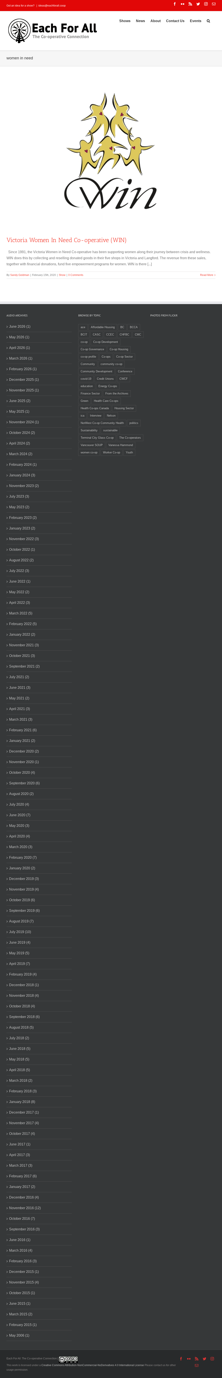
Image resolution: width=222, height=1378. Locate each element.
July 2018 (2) (19, 1038)
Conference (125, 371)
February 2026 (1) (23, 369)
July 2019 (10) (20, 932)
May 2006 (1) (19, 1335)
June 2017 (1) (19, 1144)
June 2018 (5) (19, 1049)
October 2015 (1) (22, 1293)
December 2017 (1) (24, 1112)
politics (133, 423)
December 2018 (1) (24, 985)
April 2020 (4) (19, 836)
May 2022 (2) (19, 592)
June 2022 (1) (19, 581)
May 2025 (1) (19, 411)
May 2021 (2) (19, 698)
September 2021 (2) (24, 666)
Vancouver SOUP (92, 445)
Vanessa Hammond (120, 445)
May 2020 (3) (19, 825)
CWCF (123, 378)
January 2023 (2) (22, 528)
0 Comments (75, 275)
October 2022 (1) (22, 549)
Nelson (111, 415)
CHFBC (124, 334)
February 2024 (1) (23, 464)
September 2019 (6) (24, 910)
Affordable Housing (103, 327)
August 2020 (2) (21, 794)
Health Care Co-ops (106, 400)
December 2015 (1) (24, 1272)
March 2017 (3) (20, 1165)
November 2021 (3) (24, 645)
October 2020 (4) (22, 772)
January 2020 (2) (22, 868)
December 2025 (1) (24, 379)
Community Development (96, 371)
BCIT (84, 334)
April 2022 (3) (19, 602)
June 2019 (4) (19, 942)
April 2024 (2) (19, 443)
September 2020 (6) (24, 783)
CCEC (110, 334)
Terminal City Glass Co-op (97, 437)
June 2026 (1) (19, 326)
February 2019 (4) (23, 974)
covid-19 (86, 378)
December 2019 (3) (24, 879)
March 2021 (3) (20, 719)
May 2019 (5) (19, 953)
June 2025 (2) (19, 401)
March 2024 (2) (20, 454)
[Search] (208, 20)
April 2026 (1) (19, 348)
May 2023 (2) (19, 507)
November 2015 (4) (24, 1282)
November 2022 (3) (24, 539)
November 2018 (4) (24, 995)
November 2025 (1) (24, 390)
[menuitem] (125, 20)
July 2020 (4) (19, 804)
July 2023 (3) (19, 496)
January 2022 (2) (22, 634)
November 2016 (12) (25, 1208)
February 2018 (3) (23, 1091)
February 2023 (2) (23, 518)
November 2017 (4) (24, 1123)
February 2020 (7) (23, 857)
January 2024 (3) (22, 475)
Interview (95, 415)
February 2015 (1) (23, 1325)
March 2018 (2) (20, 1080)
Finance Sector (90, 393)
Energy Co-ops (107, 386)
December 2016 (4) (24, 1197)
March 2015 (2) (20, 1314)
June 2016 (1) (19, 1240)
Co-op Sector (124, 356)
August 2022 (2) (21, 560)
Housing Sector (124, 408)
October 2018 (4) (22, 1006)
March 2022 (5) (20, 613)
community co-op (111, 364)
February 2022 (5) (23, 624)
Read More (206, 275)
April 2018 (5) (19, 1070)
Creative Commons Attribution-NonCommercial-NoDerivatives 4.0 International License (92, 1365)
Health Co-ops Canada (95, 408)
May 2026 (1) (19, 337)
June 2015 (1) (19, 1303)
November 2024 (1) (24, 422)
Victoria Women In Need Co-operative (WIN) (67, 240)
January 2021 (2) (22, 741)
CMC (138, 334)
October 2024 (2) (22, 433)
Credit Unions (105, 378)
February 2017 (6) (23, 1176)
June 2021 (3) (19, 687)
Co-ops (106, 356)
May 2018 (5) (19, 1059)
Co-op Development (105, 342)
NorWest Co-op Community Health (102, 423)
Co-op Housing (119, 349)
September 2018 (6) (24, 1017)
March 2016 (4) (20, 1250)
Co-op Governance (92, 349)
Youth (129, 452)
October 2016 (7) (22, 1218)
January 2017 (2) (22, 1187)
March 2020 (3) (20, 847)
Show (62, 275)
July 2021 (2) (19, 677)
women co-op (89, 452)
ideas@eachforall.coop (52, 5)
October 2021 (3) (22, 656)
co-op (84, 342)
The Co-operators (130, 437)
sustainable (110, 430)
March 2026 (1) (20, 358)
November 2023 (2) (24, 486)
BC (122, 327)
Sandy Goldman (19, 275)
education (87, 386)
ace (83, 327)
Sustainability (89, 430)
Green (84, 400)
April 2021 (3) (19, 709)
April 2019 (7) (19, 964)
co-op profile (88, 356)
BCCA (134, 327)
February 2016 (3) (23, 1261)
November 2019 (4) (24, 889)
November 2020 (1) (24, 762)
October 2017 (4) (22, 1133)
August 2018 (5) (21, 1027)
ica (82, 415)
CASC (97, 334)
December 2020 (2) (24, 751)
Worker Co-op (111, 452)
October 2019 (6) (22, 900)
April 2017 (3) (19, 1155)
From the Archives (116, 393)
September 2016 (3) (24, 1229)
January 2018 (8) (22, 1102)
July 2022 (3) (19, 571)
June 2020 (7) (19, 815)
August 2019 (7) (21, 921)
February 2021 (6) (23, 730)
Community (88, 364)
